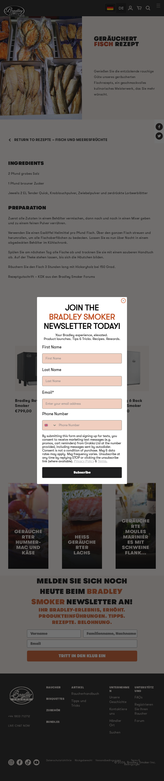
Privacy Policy (84, 461)
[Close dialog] (123, 301)
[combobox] (49, 425)
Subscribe (82, 472)
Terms (102, 461)
